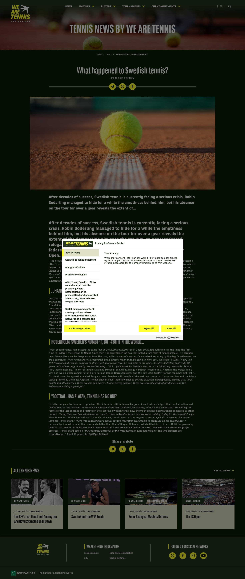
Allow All (171, 329)
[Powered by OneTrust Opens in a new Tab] (169, 338)
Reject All (149, 329)
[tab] (80, 253)
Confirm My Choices (79, 329)
